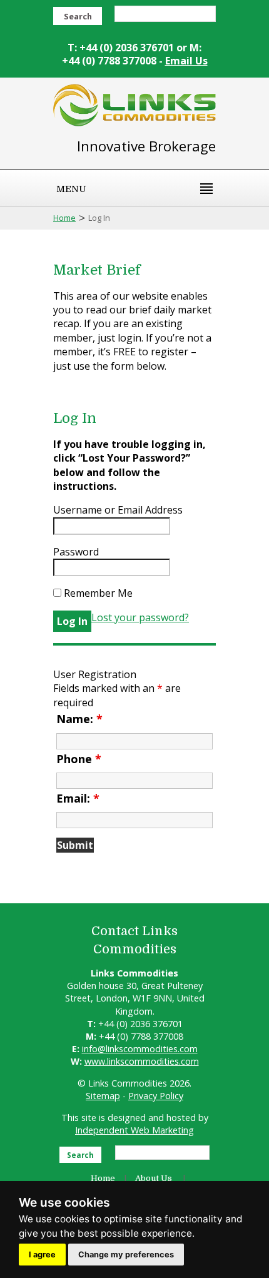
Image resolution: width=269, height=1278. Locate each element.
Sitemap (103, 1096)
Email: (77, 798)
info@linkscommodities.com (140, 1049)
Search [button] (78, 16)
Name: (79, 718)
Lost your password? (140, 617)
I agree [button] (42, 1254)
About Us (153, 1178)
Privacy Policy (155, 1096)
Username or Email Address (118, 510)
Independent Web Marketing (134, 1130)
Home (64, 217)
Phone (78, 758)
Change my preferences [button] (126, 1254)
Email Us (186, 61)
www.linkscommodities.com (141, 1061)
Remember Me (97, 593)
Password (76, 552)
